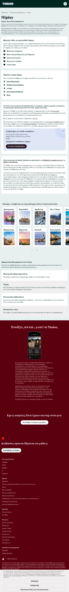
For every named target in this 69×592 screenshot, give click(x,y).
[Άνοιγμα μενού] (65, 4)
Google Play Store (7, 553)
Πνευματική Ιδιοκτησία (9, 493)
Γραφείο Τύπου (7, 531)
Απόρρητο (5, 481)
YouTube (4, 468)
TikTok (4, 465)
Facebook (5, 473)
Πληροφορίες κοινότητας (9, 501)
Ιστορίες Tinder (6, 528)
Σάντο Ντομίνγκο (13, 82)
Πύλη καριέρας (7, 512)
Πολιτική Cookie (6, 490)
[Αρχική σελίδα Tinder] (8, 4)
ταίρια (34, 118)
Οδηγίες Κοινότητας (8, 496)
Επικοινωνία (6, 534)
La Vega (9, 88)
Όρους (4, 487)
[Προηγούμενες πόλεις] (32, 250)
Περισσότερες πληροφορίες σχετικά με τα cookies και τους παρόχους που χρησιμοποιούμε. (32, 575)
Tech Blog (5, 515)
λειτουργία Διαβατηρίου (54, 122)
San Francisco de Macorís (15, 92)
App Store (5, 550)
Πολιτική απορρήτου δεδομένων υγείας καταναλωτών (19, 484)
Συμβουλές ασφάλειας (51, 160)
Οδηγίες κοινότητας (10, 162)
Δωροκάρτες (6, 543)
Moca (8, 95)
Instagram (5, 462)
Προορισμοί (4, 12)
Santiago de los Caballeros (15, 85)
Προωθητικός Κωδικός (8, 537)
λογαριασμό (54, 111)
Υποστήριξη (5, 540)
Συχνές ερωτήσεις (7, 523)
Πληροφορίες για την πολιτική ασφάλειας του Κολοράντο (20, 498)
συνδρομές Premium (29, 124)
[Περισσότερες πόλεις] (37, 250)
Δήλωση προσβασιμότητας (10, 504)
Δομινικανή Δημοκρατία (17, 12)
